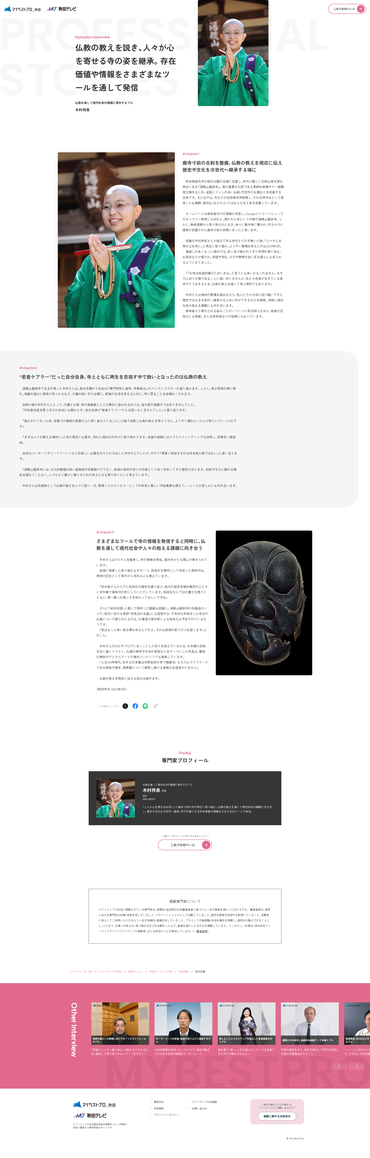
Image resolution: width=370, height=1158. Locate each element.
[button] (339, 1066)
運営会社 (159, 1102)
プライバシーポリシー (166, 1115)
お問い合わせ (199, 1108)
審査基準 (202, 931)
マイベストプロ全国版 (204, 1102)
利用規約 (159, 1108)
